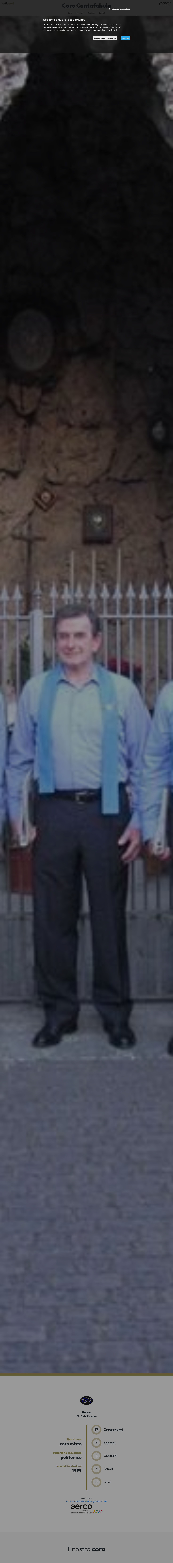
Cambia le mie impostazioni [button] (105, 38)
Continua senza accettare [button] (119, 9)
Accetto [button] (125, 38)
